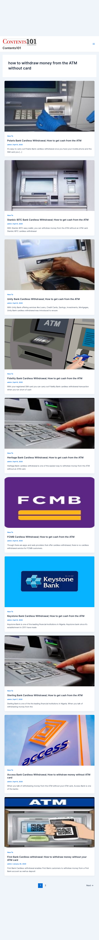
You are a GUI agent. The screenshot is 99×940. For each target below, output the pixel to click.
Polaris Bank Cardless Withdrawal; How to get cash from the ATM (44, 140)
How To (10, 136)
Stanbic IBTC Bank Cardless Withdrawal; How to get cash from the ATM (48, 219)
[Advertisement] (49, 18)
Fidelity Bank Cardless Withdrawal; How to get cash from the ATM (44, 378)
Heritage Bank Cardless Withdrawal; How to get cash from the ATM (45, 457)
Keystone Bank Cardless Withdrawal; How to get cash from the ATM (45, 616)
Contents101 (12, 48)
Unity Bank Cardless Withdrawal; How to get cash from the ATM (43, 299)
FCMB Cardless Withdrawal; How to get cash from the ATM (41, 536)
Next (89, 885)
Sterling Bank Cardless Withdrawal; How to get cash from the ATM (45, 695)
